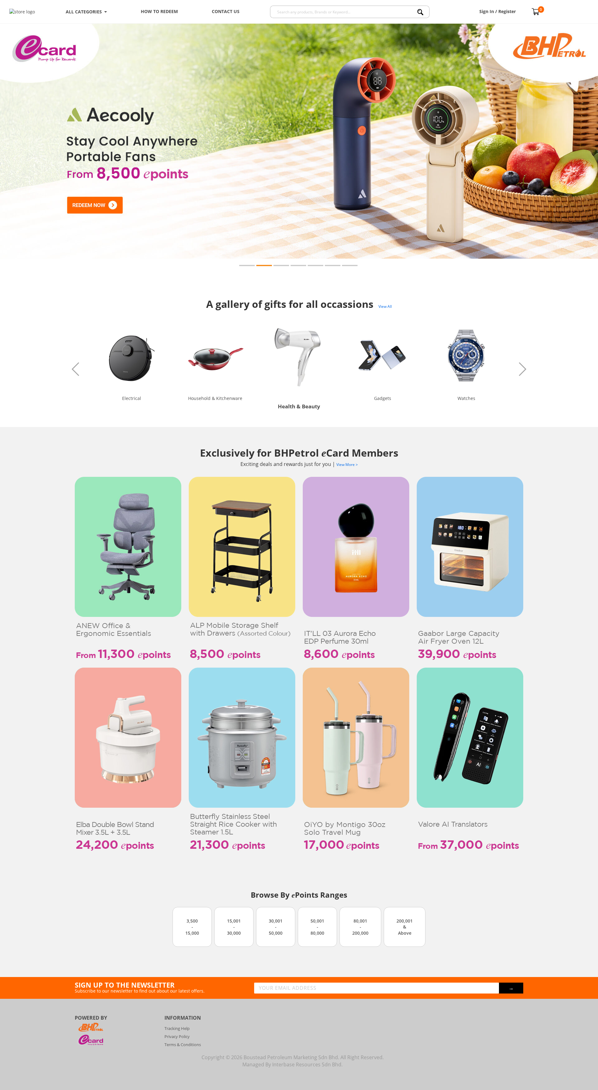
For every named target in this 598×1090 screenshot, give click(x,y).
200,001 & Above (404, 927)
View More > (347, 464)
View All (385, 306)
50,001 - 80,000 (317, 927)
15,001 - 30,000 (234, 927)
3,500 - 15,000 (192, 927)
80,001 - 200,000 (360, 927)
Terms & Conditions (182, 1044)
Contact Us (226, 11)
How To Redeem (159, 11)
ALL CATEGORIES (85, 12)
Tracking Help (177, 1028)
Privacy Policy (177, 1036)
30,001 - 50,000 (275, 927)
